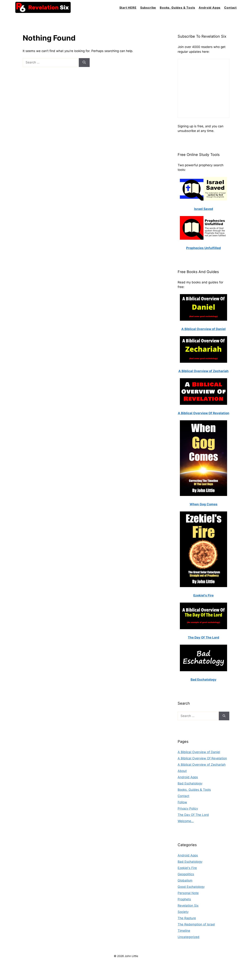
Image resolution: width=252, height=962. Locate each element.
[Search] (84, 62)
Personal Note (188, 893)
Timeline (184, 930)
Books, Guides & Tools (177, 7)
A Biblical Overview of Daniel (199, 752)
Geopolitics (186, 874)
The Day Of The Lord (193, 815)
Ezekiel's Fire (187, 868)
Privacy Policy (188, 808)
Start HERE (128, 7)
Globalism (185, 880)
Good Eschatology (191, 887)
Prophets (184, 899)
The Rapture (187, 918)
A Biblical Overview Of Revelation (202, 758)
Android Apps (209, 7)
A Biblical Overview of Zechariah (202, 764)
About (182, 771)
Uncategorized (188, 937)
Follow (182, 802)
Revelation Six (188, 905)
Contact (230, 7)
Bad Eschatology (190, 783)
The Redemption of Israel (196, 924)
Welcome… (186, 821)
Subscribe (148, 7)
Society (183, 912)
